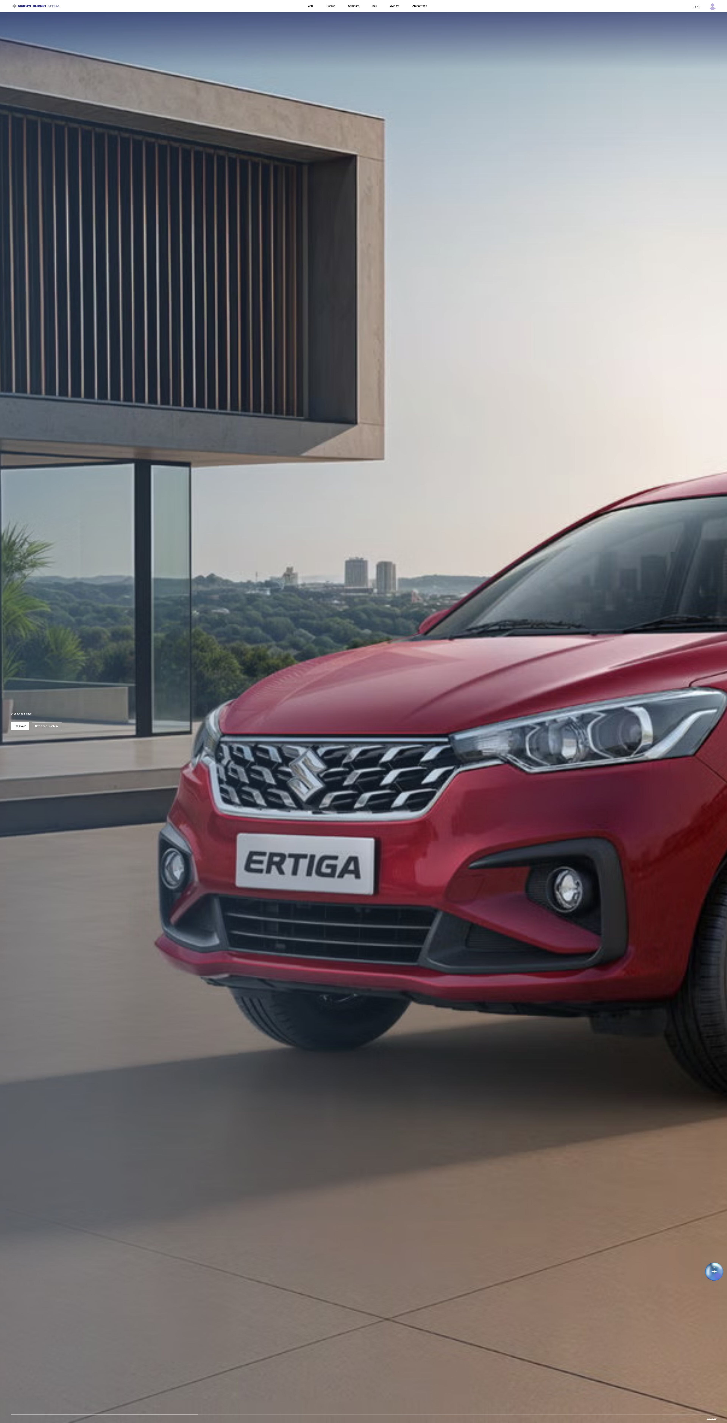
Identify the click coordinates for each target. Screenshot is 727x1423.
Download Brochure (47, 726)
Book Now (20, 726)
